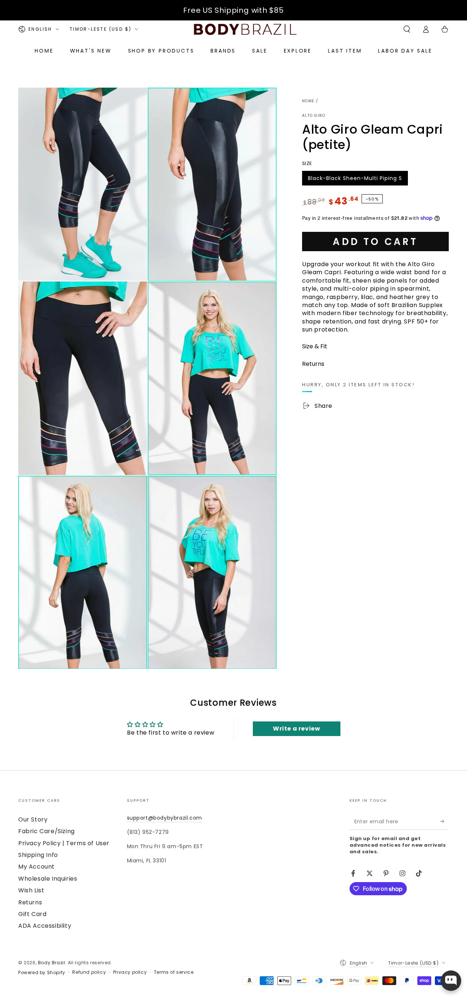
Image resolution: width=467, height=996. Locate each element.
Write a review (296, 728)
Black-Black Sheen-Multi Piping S (355, 179)
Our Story (32, 819)
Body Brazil (51, 962)
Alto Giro (313, 115)
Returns (30, 902)
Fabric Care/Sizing (46, 831)
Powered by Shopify (41, 973)
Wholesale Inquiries (47, 878)
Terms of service (174, 972)
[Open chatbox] (451, 980)
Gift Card (32, 914)
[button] (406, 29)
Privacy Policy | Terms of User (63, 843)
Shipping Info (38, 855)
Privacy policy (130, 972)
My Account (36, 866)
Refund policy (89, 972)
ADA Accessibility (44, 926)
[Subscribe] (444, 821)
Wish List (31, 890)
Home (308, 101)
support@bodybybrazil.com (164, 817)
